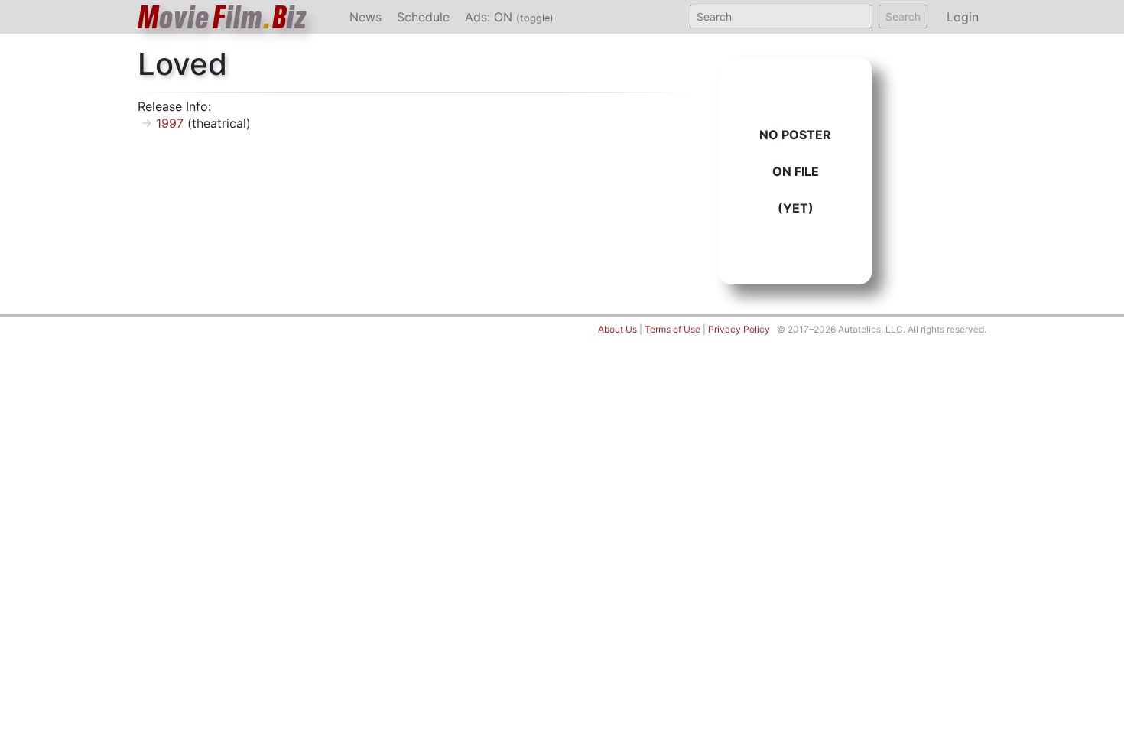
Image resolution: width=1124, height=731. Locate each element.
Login (963, 16)
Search (903, 16)
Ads (509, 16)
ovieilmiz (222, 17)
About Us (617, 329)
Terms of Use (672, 329)
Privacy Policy (739, 329)
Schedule (423, 16)
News (365, 16)
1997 (170, 123)
